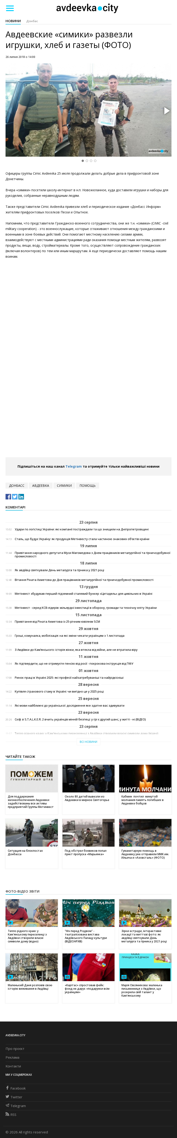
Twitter (16, 1097)
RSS (13, 1114)
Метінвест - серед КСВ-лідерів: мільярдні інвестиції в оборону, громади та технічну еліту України (86, 607)
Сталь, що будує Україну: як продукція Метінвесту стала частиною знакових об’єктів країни (82, 539)
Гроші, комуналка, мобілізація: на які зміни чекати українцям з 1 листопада (69, 635)
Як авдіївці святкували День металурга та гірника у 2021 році (59, 570)
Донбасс (16, 485)
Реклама (12, 1057)
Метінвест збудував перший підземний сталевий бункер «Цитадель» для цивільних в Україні (83, 593)
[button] (166, 111)
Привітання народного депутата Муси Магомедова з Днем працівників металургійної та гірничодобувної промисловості (92, 554)
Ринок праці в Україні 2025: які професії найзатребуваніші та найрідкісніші (69, 677)
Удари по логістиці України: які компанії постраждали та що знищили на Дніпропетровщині (82, 529)
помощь (88, 485)
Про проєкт (15, 1048)
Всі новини (88, 742)
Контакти (13, 1066)
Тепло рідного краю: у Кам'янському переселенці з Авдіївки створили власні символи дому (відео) (86, 733)
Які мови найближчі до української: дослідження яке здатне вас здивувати (69, 705)
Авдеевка (40, 485)
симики (64, 485)
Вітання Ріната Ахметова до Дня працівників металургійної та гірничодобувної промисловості (84, 580)
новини (13, 20)
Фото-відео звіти (22, 891)
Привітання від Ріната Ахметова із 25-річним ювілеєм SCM (57, 621)
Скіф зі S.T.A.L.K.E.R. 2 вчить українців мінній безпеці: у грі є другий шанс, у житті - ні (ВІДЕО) (80, 719)
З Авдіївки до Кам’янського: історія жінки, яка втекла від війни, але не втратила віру (76, 649)
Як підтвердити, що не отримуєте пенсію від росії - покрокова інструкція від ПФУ (74, 663)
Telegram (73, 466)
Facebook (18, 1088)
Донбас (32, 21)
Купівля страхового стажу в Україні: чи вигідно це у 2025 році (59, 691)
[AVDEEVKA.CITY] (87, 8)
